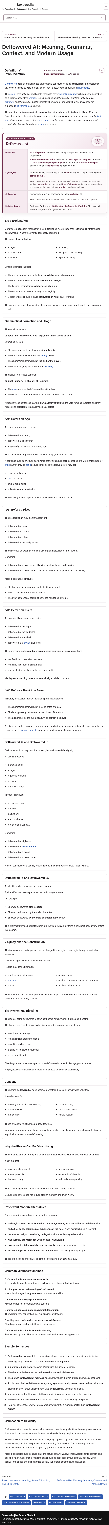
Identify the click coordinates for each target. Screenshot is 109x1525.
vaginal (62, 94)
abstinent (74, 194)
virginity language (76, 1503)
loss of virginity (69, 184)
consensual (42, 120)
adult (28, 465)
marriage (9, 102)
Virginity (82, 206)
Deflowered (11, 83)
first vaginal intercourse (16, 1503)
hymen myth (39, 1503)
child (7, 465)
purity (62, 187)
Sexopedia (8, 1515)
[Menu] (106, 7)
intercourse (71, 94)
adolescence (29, 846)
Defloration (58, 206)
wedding (48, 366)
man (14, 389)
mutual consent (28, 730)
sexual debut (36, 176)
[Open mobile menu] (106, 7)
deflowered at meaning (63, 1497)
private (27, 642)
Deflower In (71, 206)
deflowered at (17, 1497)
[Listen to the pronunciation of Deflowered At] (101, 70)
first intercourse (23, 106)
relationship (83, 87)
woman (32, 98)
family (44, 355)
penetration (42, 184)
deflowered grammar (90, 1497)
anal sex (12, 980)
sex (67, 172)
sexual (12, 94)
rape (10, 478)
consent (40, 124)
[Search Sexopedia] (51, 18)
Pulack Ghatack (27, 1515)
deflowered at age (38, 1497)
